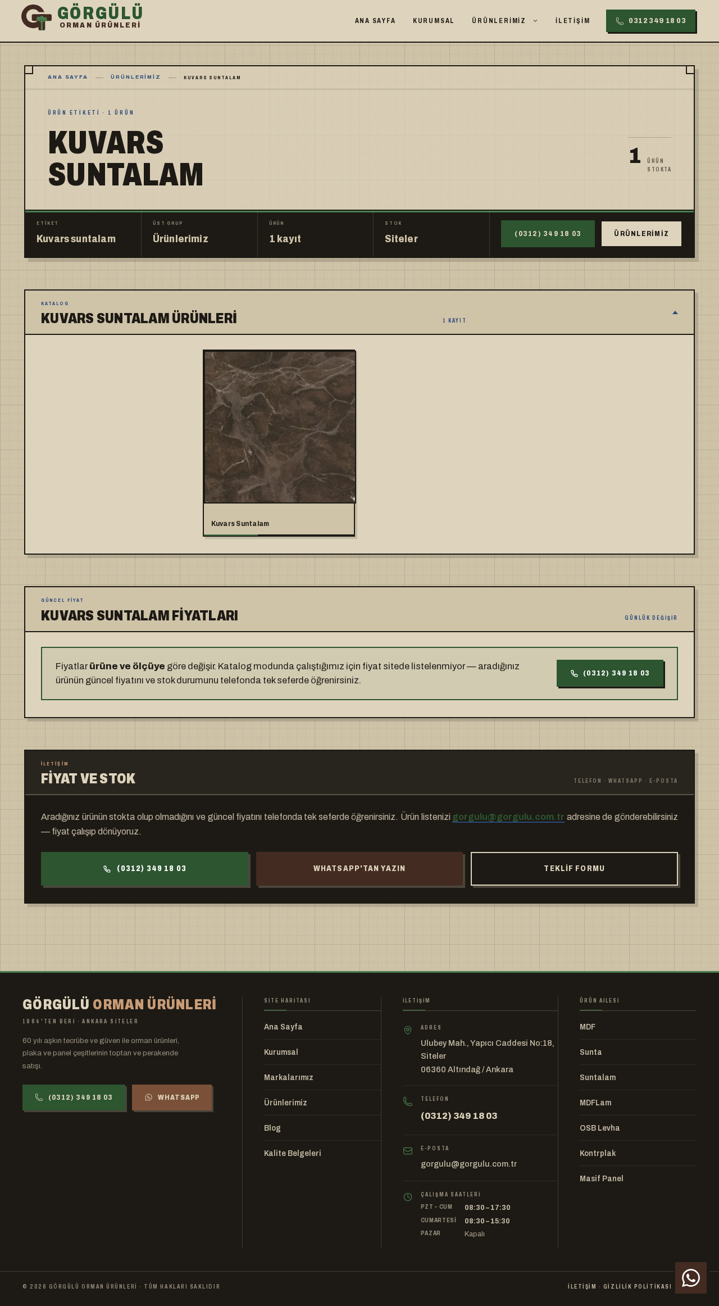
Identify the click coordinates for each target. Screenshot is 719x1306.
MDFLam (595, 1103)
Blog (272, 1128)
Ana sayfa (68, 77)
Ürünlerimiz (499, 21)
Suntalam (598, 1077)
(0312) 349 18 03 (548, 234)
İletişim (573, 21)
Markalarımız (288, 1077)
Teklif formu (574, 868)
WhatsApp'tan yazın (359, 868)
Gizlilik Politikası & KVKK (650, 1286)
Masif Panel (602, 1179)
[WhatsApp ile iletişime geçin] (691, 1278)
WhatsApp (178, 1097)
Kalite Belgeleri (292, 1153)
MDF (587, 1027)
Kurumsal (434, 21)
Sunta (591, 1052)
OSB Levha (600, 1128)
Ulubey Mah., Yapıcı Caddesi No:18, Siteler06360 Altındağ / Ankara (487, 1056)
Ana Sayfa (375, 21)
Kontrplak (598, 1153)
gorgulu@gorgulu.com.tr (508, 817)
